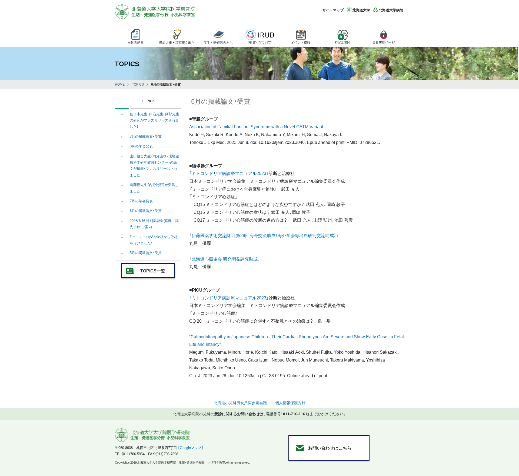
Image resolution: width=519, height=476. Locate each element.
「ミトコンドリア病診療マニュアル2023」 (229, 173)
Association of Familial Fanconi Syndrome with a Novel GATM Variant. (256, 126)
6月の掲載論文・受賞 (146, 210)
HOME (120, 84)
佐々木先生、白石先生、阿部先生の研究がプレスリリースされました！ (154, 120)
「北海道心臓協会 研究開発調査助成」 (224, 258)
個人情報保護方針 (290, 402)
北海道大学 (361, 9)
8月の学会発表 (141, 145)
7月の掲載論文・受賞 (146, 136)
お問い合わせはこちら (329, 447)
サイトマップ (333, 9)
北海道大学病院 (391, 9)
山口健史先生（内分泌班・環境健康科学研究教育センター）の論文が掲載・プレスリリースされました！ (154, 165)
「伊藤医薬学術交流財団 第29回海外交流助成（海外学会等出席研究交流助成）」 (263, 235)
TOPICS (138, 84)
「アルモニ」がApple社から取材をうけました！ (154, 239)
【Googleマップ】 (190, 447)
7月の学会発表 (141, 200)
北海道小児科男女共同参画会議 (240, 402)
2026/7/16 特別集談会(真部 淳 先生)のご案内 (154, 223)
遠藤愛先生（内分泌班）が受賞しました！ (154, 187)
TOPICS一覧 (152, 270)
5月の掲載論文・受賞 (146, 252)
